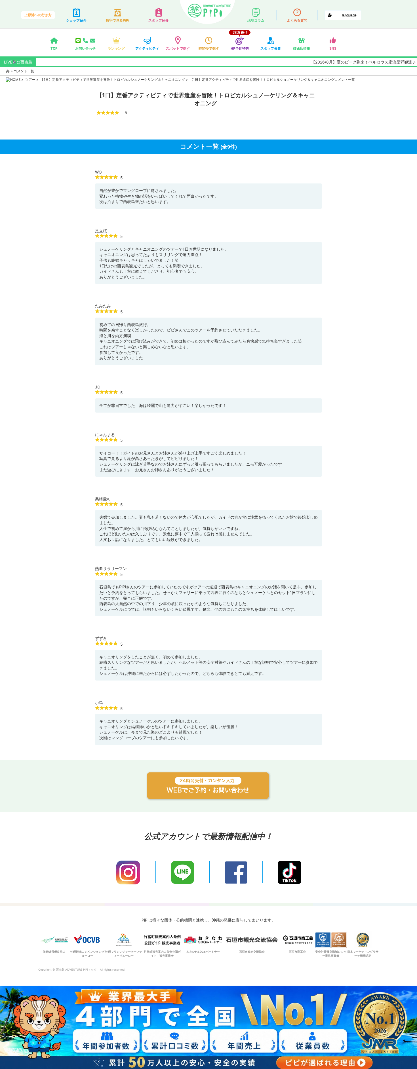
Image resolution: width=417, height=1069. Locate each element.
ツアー (30, 79)
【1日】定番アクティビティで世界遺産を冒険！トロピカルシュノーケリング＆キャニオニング (112, 79)
